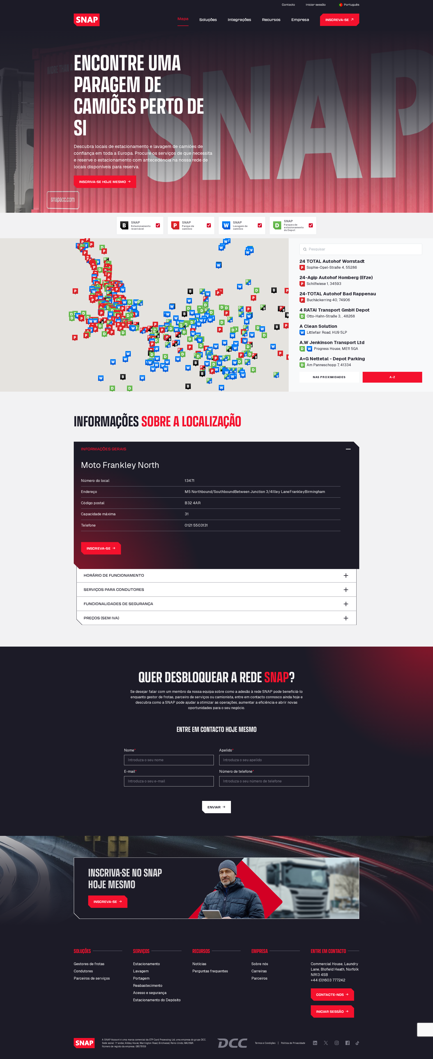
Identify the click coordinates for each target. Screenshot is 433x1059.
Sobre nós (259, 964)
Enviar (214, 807)
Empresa (300, 19)
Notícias (199, 964)
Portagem (141, 978)
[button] (186, 325)
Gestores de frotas (89, 964)
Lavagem (141, 971)
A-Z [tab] (392, 377)
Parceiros (259, 978)
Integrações (239, 19)
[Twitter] (326, 1043)
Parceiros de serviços (92, 978)
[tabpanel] (360, 306)
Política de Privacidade (293, 1043)
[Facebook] (347, 1043)
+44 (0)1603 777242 (328, 980)
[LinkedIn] (315, 1043)
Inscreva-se (337, 20)
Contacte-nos (330, 994)
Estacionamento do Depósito (157, 1000)
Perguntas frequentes (210, 971)
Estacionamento (146, 964)
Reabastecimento (147, 985)
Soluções (208, 19)
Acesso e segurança (149, 992)
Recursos (271, 19)
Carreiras (259, 971)
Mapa (183, 18)
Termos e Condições (265, 1043)
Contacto (288, 4)
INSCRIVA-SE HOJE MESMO (102, 182)
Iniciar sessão (316, 4)
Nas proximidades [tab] (329, 377)
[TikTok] (357, 1043)
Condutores (83, 971)
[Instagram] (336, 1043)
